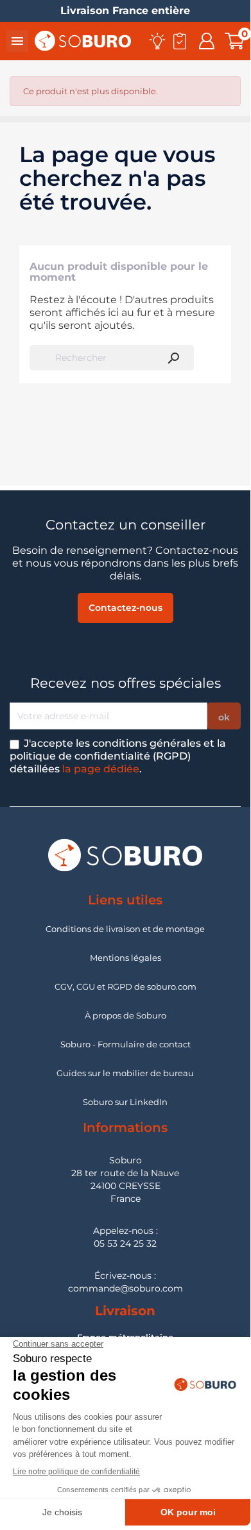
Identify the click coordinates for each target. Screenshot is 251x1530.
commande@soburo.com (125, 1288)
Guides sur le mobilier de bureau (125, 1073)
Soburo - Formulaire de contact (125, 1044)
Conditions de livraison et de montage (125, 929)
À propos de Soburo (125, 1015)
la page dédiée (100, 769)
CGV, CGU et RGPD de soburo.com (125, 986)
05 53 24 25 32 (125, 1243)
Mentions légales (125, 957)
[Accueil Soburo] (83, 40)
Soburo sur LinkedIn (125, 1102)
